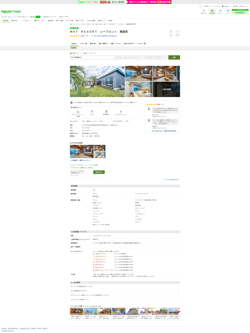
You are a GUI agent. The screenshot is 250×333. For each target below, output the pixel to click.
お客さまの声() (129, 43)
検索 (174, 57)
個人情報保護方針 (13, 328)
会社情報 (3, 328)
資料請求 (45, 328)
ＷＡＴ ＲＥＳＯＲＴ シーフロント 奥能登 (99, 31)
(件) (86, 35)
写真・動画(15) (103, 43)
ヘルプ (200, 6)
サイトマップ (216, 6)
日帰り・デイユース (90, 53)
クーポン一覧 (141, 43)
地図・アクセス (116, 43)
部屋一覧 (93, 43)
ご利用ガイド (207, 6)
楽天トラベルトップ (75, 24)
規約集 (39, 328)
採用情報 (33, 328)
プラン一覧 (83, 43)
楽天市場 (235, 6)
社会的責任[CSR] (24, 328)
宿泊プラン (75, 53)
